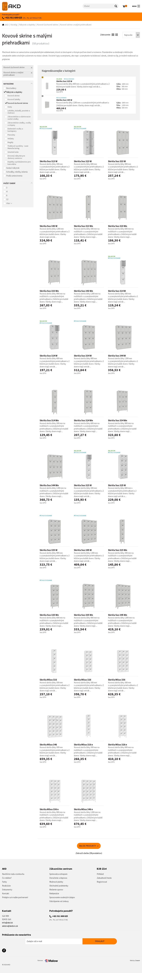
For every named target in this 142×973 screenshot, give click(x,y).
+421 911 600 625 (13, 17)
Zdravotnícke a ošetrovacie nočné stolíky (19, 117)
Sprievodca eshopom (58, 874)
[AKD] (42, 6)
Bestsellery (11, 88)
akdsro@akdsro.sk (10, 926)
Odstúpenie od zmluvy (59, 901)
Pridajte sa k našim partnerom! (15, 897)
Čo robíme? (7, 878)
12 (7, 199)
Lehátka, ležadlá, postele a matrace (19, 111)
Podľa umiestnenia (14, 175)
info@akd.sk (7, 922)
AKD (7, 24)
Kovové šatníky (14, 99)
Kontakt (5, 893)
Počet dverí (9, 183)
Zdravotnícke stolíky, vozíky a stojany (19, 123)
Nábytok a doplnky (27, 24)
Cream (137, 960)
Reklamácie (54, 893)
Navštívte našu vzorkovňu (13, 874)
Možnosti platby (56, 881)
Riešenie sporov (56, 889)
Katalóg (14, 24)
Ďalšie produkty (87, 845)
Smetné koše (13, 152)
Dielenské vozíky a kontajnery (15, 129)
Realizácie (6, 885)
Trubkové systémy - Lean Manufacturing (18, 147)
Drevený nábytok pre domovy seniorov (16, 157)
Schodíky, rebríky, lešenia (17, 171)
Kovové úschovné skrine (47, 24)
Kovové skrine (14, 95)
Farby (4, 881)
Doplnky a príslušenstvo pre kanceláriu (19, 162)
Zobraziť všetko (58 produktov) (89, 853)
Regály (10, 142)
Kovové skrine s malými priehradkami (75, 24)
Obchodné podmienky (58, 885)
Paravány (11, 135)
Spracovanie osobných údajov (62, 897)
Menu (134, 6)
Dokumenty (7, 889)
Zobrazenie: (105, 34)
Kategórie (8, 83)
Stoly (10, 107)
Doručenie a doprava (58, 878)
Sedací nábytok (12, 168)
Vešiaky (11, 138)
